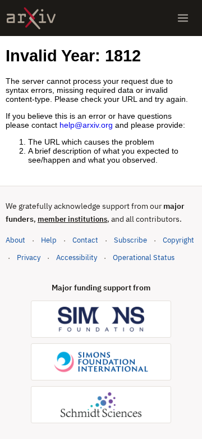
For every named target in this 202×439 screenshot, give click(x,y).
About (15, 240)
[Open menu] (183, 18)
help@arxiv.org (86, 124)
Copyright (178, 240)
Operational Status (144, 257)
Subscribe (130, 240)
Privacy (28, 257)
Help (49, 240)
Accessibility (76, 257)
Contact (85, 240)
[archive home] (31, 18)
